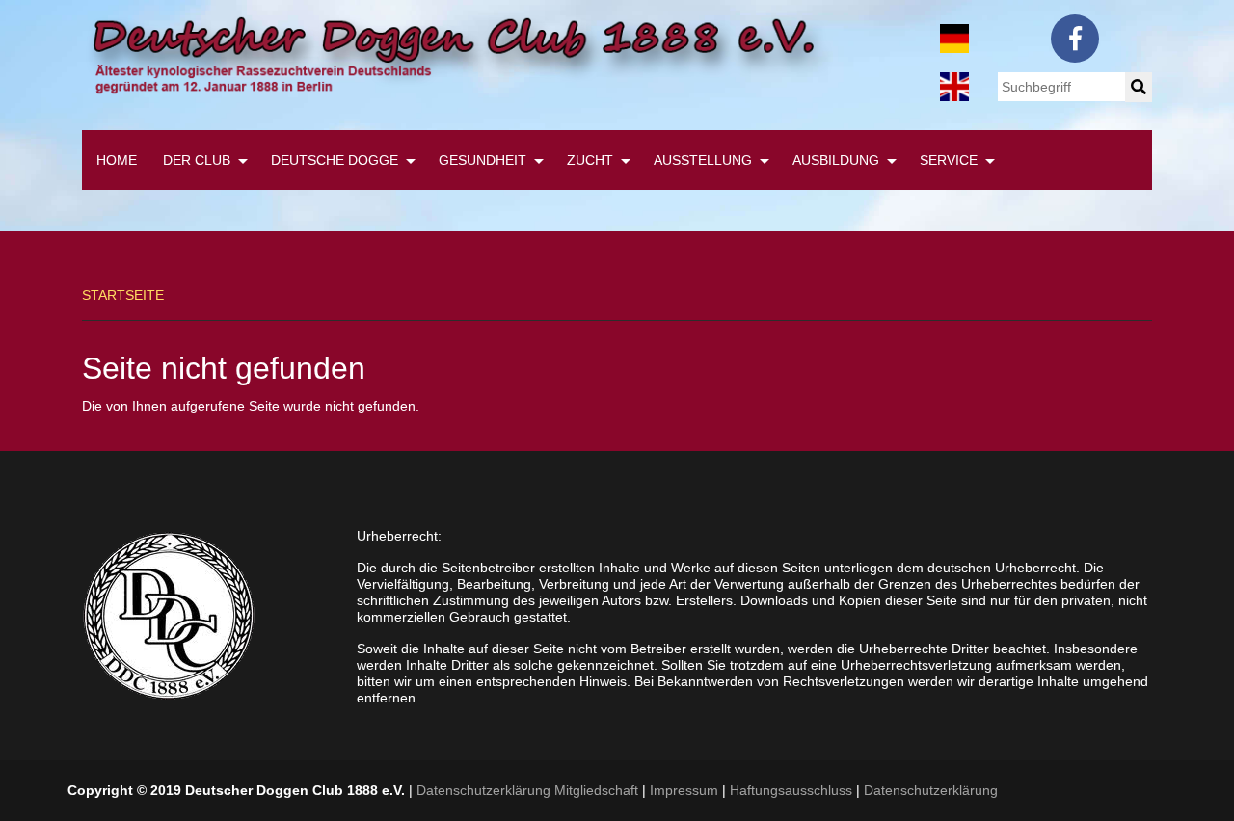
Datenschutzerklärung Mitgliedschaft (527, 790)
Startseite (123, 295)
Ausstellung (703, 160)
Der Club (196, 160)
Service (949, 160)
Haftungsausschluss (791, 790)
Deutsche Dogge (334, 160)
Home (116, 160)
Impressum (684, 790)
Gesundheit (482, 160)
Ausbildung (835, 160)
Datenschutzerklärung (931, 790)
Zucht (590, 160)
